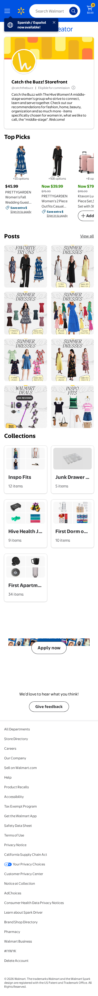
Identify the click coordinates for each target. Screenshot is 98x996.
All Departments (17, 729)
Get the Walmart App (20, 816)
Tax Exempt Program (20, 806)
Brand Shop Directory (21, 922)
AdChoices (12, 893)
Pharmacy (12, 932)
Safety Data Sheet (18, 825)
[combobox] (54, 11)
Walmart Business (18, 941)
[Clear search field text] (66, 11)
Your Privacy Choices (29, 864)
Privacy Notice (15, 845)
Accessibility (14, 797)
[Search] (73, 11)
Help (7, 777)
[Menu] (8, 11)
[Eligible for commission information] (73, 87)
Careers (10, 748)
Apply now (49, 647)
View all (87, 236)
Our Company (15, 758)
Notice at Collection (19, 883)
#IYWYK (10, 951)
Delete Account (16, 960)
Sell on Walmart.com (20, 768)
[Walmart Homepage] (21, 11)
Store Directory (16, 739)
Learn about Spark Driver (23, 912)
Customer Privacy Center (23, 874)
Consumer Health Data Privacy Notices (34, 903)
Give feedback (49, 706)
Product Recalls (16, 787)
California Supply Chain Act (25, 854)
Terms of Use (14, 835)
